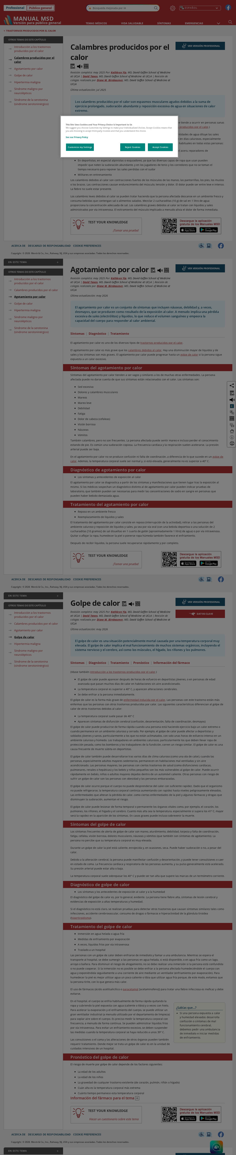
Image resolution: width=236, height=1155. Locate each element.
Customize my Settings (80, 147)
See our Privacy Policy (77, 137)
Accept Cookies (160, 147)
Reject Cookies (132, 147)
